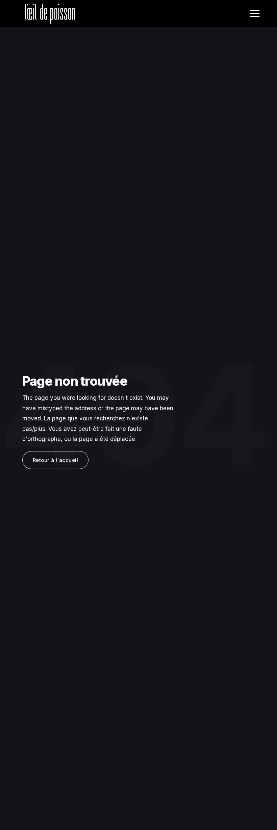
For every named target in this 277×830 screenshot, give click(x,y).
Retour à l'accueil (55, 460)
